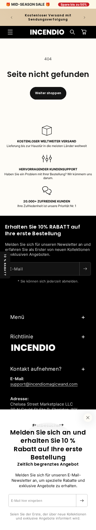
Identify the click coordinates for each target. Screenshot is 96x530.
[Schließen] (87, 417)
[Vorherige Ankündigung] (11, 17)
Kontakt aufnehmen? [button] (35, 369)
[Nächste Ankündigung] (84, 17)
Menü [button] (17, 317)
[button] (10, 32)
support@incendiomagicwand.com (44, 384)
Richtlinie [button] (21, 336)
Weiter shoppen (48, 93)
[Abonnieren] (81, 500)
